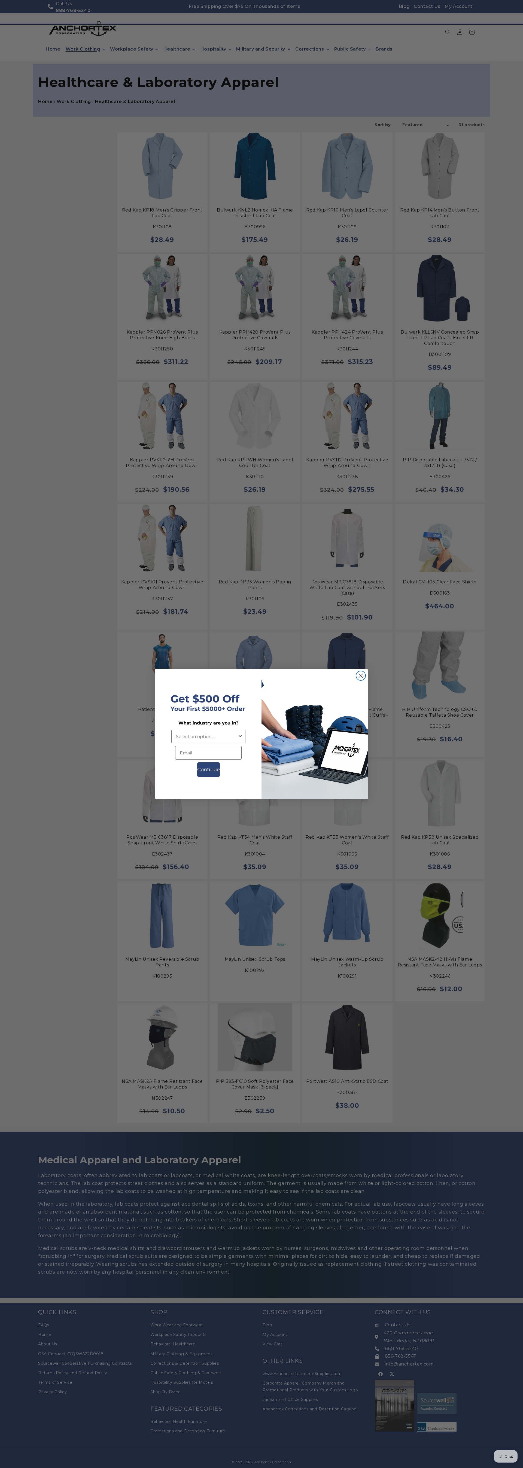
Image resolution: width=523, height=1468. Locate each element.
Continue (208, 770)
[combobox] (207, 736)
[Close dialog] (361, 675)
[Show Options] (240, 736)
